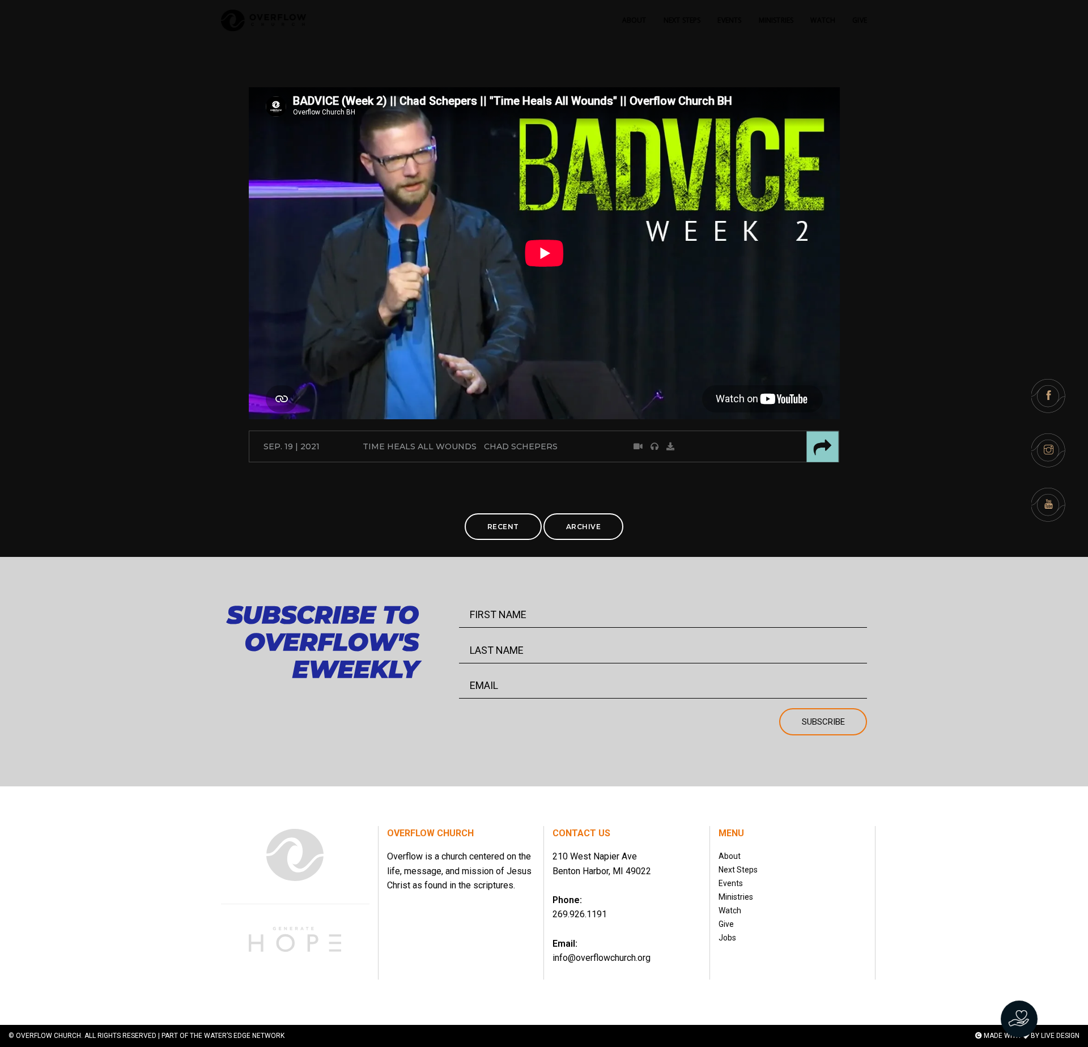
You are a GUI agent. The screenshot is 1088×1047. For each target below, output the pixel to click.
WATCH (822, 20)
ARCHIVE (583, 526)
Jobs (727, 937)
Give (726, 924)
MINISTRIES (776, 20)
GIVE (859, 20)
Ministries (736, 896)
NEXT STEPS (682, 20)
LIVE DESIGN (1060, 1036)
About (730, 856)
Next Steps (738, 869)
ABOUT (634, 20)
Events (731, 883)
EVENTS (729, 20)
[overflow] (263, 20)
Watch (730, 910)
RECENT (503, 526)
